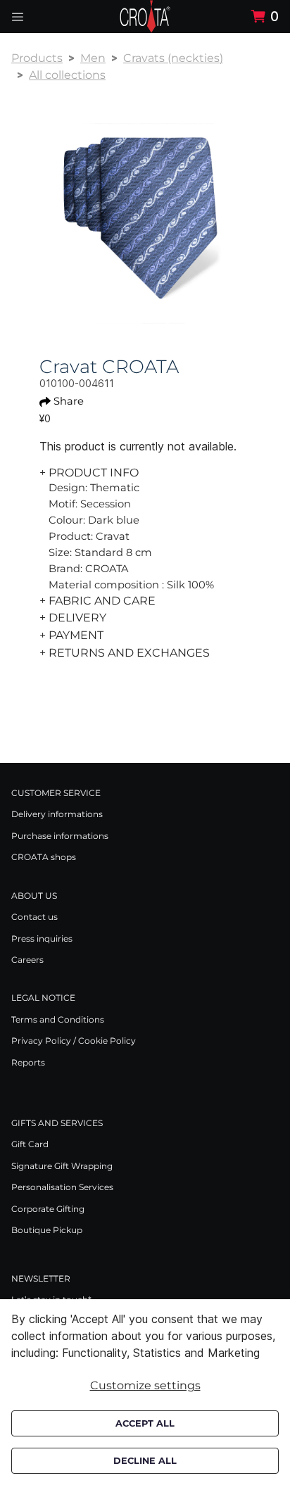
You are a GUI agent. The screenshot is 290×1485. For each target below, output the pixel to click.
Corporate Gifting (47, 1208)
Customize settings (145, 1385)
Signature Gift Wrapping (62, 1166)
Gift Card (30, 1144)
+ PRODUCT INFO (89, 472)
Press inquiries (41, 938)
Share (68, 401)
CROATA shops (43, 857)
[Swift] (145, 16)
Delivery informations (57, 814)
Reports (28, 1062)
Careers (27, 959)
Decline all (145, 1460)
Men (93, 58)
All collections (67, 75)
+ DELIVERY (72, 617)
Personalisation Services (62, 1187)
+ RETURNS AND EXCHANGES (124, 652)
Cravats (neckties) (173, 58)
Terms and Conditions (57, 1019)
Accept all (145, 1423)
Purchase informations (59, 835)
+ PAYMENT (71, 635)
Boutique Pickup (46, 1230)
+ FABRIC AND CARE (97, 600)
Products (37, 58)
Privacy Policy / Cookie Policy (73, 1040)
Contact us (34, 916)
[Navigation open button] (18, 16)
